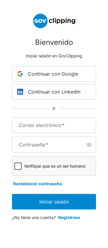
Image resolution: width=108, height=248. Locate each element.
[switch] (89, 144)
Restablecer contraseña (37, 183)
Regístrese (69, 217)
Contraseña (33, 144)
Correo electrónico (41, 125)
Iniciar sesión (54, 202)
